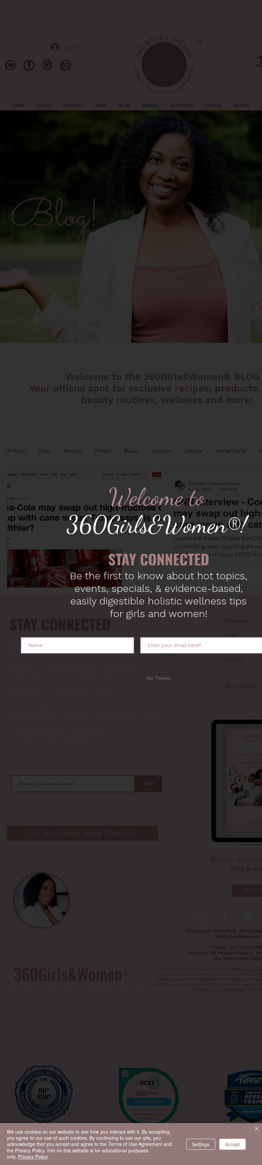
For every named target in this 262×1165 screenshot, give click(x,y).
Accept (232, 1144)
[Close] (256, 1129)
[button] (158, 678)
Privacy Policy (33, 1156)
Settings (200, 1144)
